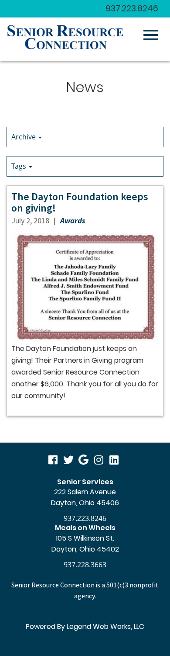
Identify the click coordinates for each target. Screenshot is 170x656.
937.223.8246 (131, 8)
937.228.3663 (85, 564)
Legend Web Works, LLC (105, 626)
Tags (19, 166)
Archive (24, 137)
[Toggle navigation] (150, 35)
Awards (72, 220)
